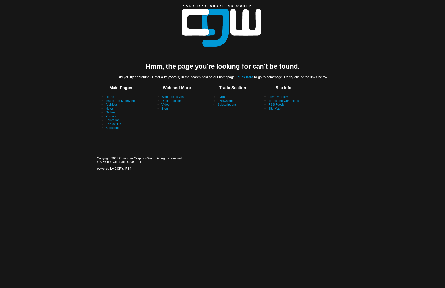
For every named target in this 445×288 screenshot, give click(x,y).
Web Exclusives (172, 97)
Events (222, 97)
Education (113, 120)
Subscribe (113, 128)
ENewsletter (226, 101)
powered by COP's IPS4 (114, 168)
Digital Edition (171, 101)
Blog (164, 108)
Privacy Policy (278, 97)
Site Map (274, 108)
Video (165, 104)
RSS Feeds (276, 104)
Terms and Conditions (283, 101)
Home (110, 97)
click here (245, 77)
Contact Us (113, 124)
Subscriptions (227, 104)
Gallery (111, 112)
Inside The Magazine (120, 101)
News (110, 108)
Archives (112, 104)
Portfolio (111, 116)
